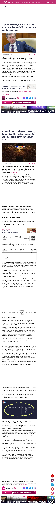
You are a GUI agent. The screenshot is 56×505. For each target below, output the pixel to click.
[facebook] (27, 98)
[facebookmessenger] (29, 54)
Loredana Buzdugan (11, 98)
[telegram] (34, 54)
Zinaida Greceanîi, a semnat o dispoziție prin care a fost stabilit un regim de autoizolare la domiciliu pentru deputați (18, 93)
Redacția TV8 (9, 488)
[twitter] (32, 54)
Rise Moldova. (23, 484)
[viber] (35, 98)
